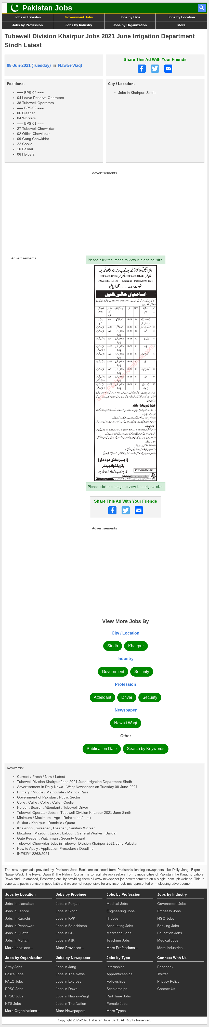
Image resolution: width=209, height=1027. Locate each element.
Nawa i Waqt (125, 723)
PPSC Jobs (14, 996)
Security (141, 671)
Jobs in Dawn (66, 989)
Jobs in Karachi (17, 918)
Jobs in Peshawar (19, 926)
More (181, 25)
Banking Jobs (168, 926)
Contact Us (166, 989)
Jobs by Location (181, 17)
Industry (125, 658)
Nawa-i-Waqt (70, 65)
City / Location (125, 633)
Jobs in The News (70, 974)
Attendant (102, 697)
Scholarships (117, 989)
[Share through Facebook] (142, 69)
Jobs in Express (68, 981)
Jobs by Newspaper (73, 958)
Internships (115, 967)
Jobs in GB (64, 933)
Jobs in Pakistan (28, 17)
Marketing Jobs (119, 933)
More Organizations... (22, 1011)
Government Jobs (79, 17)
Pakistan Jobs (47, 8)
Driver (126, 697)
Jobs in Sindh (66, 911)
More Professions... (122, 948)
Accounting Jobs (120, 926)
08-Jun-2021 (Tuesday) (29, 65)
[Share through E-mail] (168, 69)
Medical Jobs (117, 904)
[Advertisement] (104, 212)
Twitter (162, 974)
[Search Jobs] (202, 8)
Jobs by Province (71, 894)
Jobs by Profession (27, 25)
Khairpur (136, 646)
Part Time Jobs (119, 996)
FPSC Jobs (14, 989)
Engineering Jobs (121, 911)
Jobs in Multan (17, 940)
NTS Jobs (13, 1003)
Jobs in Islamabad (19, 904)
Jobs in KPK (65, 918)
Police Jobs (14, 974)
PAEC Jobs (14, 981)
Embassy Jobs (169, 911)
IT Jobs (113, 918)
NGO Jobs (165, 918)
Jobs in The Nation (71, 1003)
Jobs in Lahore (17, 911)
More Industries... (171, 948)
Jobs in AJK (65, 940)
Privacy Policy (168, 981)
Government (113, 671)
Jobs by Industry (79, 25)
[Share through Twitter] (155, 69)
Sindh (112, 646)
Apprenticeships (119, 974)
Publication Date (102, 748)
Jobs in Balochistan (71, 926)
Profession (125, 684)
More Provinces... (70, 948)
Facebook (165, 967)
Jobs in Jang (66, 967)
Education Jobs (169, 933)
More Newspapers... (72, 1011)
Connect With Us (172, 958)
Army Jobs (13, 967)
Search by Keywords (145, 748)
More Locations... (19, 948)
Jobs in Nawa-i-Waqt (72, 996)
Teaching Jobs (118, 940)
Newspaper (126, 710)
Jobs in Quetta (17, 933)
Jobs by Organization (130, 25)
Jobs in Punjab (68, 904)
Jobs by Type (118, 958)
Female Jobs (117, 1003)
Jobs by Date (130, 17)
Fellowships (116, 981)
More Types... (118, 1011)
